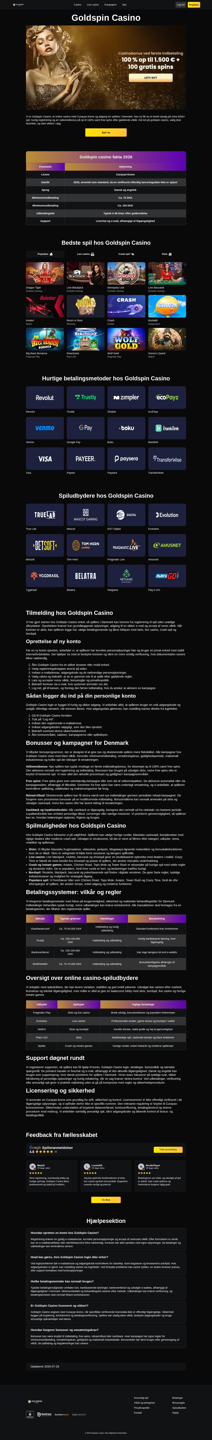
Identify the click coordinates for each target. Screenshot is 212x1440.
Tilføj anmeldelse (168, 1149)
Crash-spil (124, 254)
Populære (43, 254)
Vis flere (106, 1200)
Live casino (83, 254)
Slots (164, 254)
